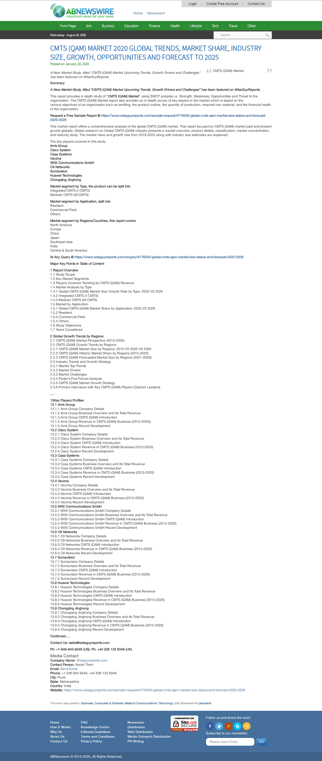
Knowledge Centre (95, 727)
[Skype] (237, 726)
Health (175, 25)
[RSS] (247, 726)
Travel (233, 25)
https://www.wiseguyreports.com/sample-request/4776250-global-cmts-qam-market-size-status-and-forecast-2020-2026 (154, 690)
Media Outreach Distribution (149, 736)
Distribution (136, 727)
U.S (177, 703)
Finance (154, 25)
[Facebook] (210, 726)
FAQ (84, 722)
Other (252, 25)
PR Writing (136, 741)
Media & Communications (141, 703)
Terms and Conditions (97, 736)
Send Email (68, 669)
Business (108, 25)
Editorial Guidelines (95, 732)
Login (193, 4)
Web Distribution (140, 732)
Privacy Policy (91, 741)
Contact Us (256, 4)
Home (138, 13)
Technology (166, 703)
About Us (57, 736)
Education (131, 25)
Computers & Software (109, 703)
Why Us (56, 732)
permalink (205, 703)
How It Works (60, 727)
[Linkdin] (228, 726)
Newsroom (156, 13)
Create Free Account (222, 4)
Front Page (68, 25)
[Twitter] (219, 726)
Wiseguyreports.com (91, 660)
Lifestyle (196, 25)
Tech (215, 25)
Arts (89, 25)
